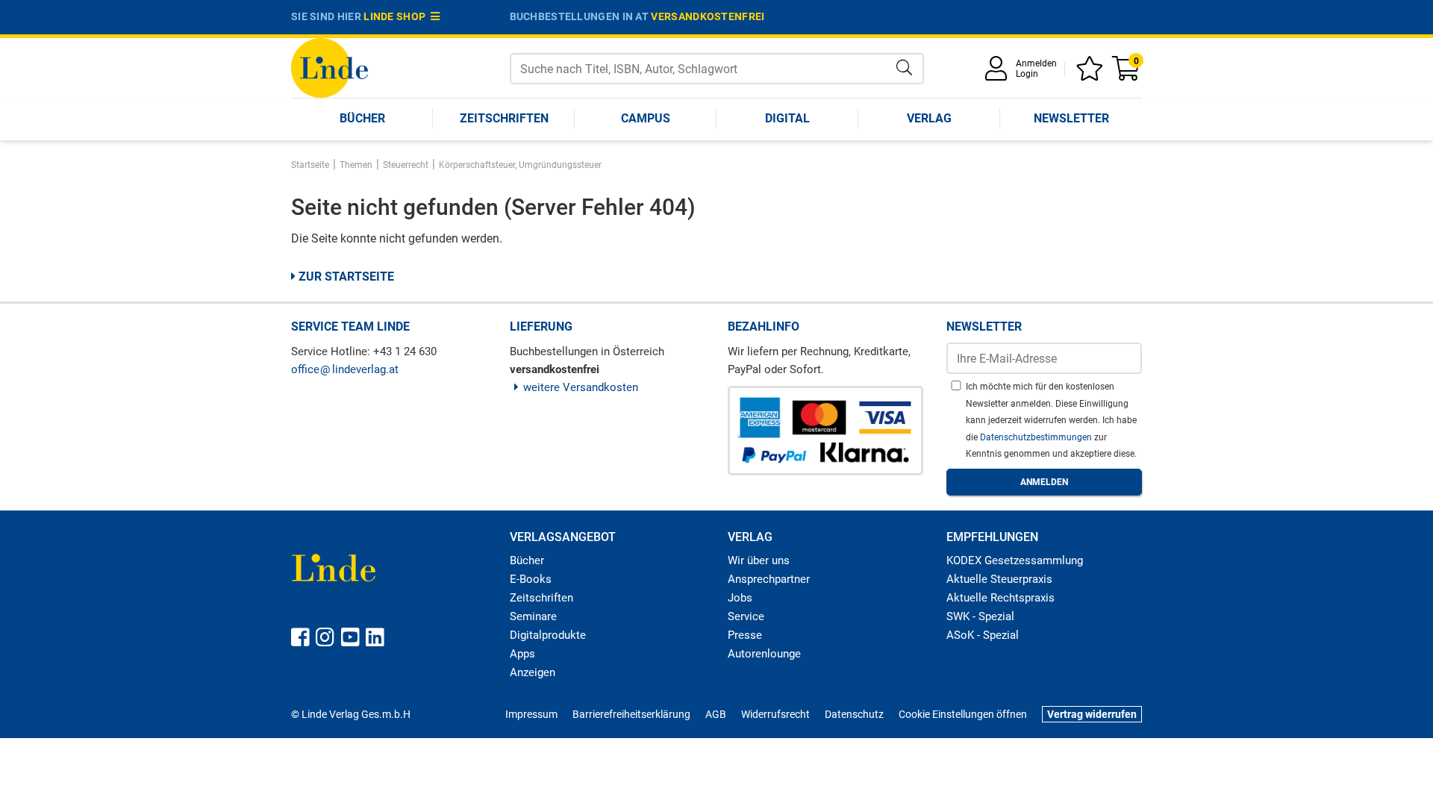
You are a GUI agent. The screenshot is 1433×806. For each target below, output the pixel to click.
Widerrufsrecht (775, 714)
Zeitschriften (504, 118)
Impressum (531, 714)
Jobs (740, 597)
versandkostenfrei (707, 16)
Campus (645, 118)
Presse (745, 635)
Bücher (362, 118)
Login (1027, 74)
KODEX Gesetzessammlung (1014, 560)
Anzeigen (532, 672)
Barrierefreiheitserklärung (631, 714)
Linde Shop (397, 16)
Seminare (533, 616)
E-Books (531, 579)
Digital (787, 118)
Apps (522, 653)
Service (746, 616)
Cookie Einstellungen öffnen (963, 714)
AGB (715, 714)
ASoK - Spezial (982, 635)
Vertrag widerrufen (1092, 714)
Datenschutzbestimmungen (1037, 437)
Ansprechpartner (769, 579)
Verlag (929, 118)
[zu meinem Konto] (998, 73)
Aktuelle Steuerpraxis (999, 579)
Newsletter (1071, 118)
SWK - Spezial (980, 616)
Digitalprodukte (548, 635)
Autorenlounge (764, 653)
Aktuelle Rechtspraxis (1000, 597)
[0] (1127, 73)
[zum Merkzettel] (1091, 73)
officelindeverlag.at (345, 369)
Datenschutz (854, 714)
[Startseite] (329, 67)
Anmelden (1036, 63)
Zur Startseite (345, 276)
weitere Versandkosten (580, 387)
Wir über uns (759, 560)
